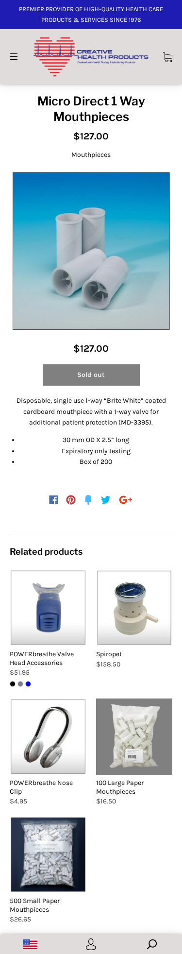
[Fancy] (88, 500)
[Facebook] (53, 500)
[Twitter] (106, 500)
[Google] (126, 500)
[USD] (30, 944)
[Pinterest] (71, 500)
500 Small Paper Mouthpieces (35, 905)
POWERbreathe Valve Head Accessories (42, 658)
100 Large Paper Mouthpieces (120, 787)
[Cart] (167, 56)
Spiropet (109, 654)
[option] (91, 251)
